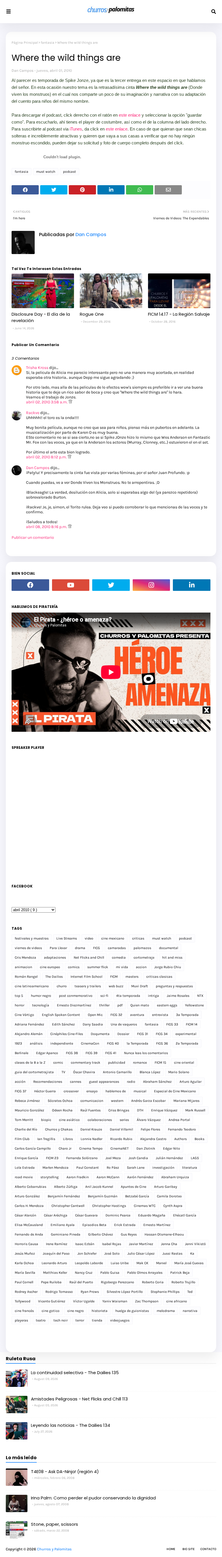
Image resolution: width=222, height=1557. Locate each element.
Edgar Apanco (47, 1053)
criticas (138, 938)
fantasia (47, 43)
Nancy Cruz (83, 1273)
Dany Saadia (93, 1024)
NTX (200, 996)
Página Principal (25, 43)
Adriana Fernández (29, 1024)
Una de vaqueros (124, 1024)
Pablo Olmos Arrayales (144, 1273)
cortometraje (144, 957)
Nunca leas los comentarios (146, 1053)
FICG (96, 948)
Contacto (208, 1549)
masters (131, 977)
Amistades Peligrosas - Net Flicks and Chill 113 (79, 1399)
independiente (61, 1043)
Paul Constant (87, 1168)
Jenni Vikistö (195, 1244)
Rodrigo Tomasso (59, 1292)
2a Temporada (187, 1043)
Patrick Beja (180, 1273)
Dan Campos (23, 70)
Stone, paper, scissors (54, 1524)
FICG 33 (172, 1024)
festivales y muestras (32, 938)
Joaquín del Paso (56, 1253)
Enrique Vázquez (164, 1110)
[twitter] (111, 585)
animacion (23, 967)
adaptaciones (55, 957)
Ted (190, 1292)
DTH (140, 1110)
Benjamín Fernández (64, 1196)
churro (62, 986)
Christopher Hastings (109, 1206)
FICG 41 (110, 1053)
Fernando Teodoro (182, 1129)
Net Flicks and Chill (89, 957)
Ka (192, 1253)
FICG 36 (162, 1043)
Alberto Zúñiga (65, 1187)
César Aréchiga (55, 1215)
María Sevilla (25, 1273)
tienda (97, 1320)
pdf (120, 1005)
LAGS (195, 1158)
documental (168, 948)
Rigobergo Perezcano (117, 1282)
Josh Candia (138, 1158)
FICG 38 (72, 1053)
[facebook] (30, 585)
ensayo (92, 1091)
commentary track (85, 1062)
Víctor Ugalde (84, 1301)
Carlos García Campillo (33, 1148)
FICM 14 (191, 1024)
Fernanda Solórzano (82, 1158)
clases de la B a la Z (30, 1062)
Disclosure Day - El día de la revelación (41, 317)
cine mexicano (112, 938)
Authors (180, 1139)
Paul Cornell (24, 1282)
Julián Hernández (169, 1158)
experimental (185, 1034)
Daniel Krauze (91, 1129)
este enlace (129, 115)
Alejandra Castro (153, 1139)
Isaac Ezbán (84, 1244)
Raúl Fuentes (90, 1110)
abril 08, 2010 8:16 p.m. (47, 526)
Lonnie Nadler (91, 1139)
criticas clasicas (159, 977)
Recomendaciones (47, 1082)
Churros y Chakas (59, 1129)
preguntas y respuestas (174, 986)
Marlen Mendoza (55, 1168)
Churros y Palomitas (54, 1549)
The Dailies (54, 977)
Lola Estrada (25, 1168)
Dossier (123, 1034)
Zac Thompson (146, 1301)
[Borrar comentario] (70, 402)
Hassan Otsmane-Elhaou (164, 1234)
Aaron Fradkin (77, 1177)
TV (63, 1072)
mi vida (122, 967)
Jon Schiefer (87, 1253)
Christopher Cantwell (67, 1206)
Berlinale (21, 1053)
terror (79, 1320)
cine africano (176, 1301)
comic (58, 1062)
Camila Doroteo (169, 1196)
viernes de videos (28, 948)
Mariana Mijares (186, 1101)
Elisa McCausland (29, 1225)
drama (80, 948)
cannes (75, 1082)
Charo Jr (65, 1148)
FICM (114, 977)
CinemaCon (90, 1043)
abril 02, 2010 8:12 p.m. (47, 457)
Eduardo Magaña (151, 1215)
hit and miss (172, 957)
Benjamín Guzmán (102, 1196)
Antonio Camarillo (117, 1072)
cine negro (75, 1311)
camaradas (117, 948)
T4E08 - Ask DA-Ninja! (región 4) (65, 1471)
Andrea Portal (179, 1120)
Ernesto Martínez (157, 1225)
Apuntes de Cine (133, 1187)
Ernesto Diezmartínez (74, 1005)
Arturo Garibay (165, 1187)
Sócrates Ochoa (60, 1101)
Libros (68, 1139)
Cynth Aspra (172, 1206)
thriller (104, 1005)
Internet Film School (86, 977)
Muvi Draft (139, 986)
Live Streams (66, 938)
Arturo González (27, 1196)
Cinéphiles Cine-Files (66, 1034)
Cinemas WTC (145, 1206)
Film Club (22, 1139)
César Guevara (86, 1215)
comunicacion (91, 1101)
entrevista (160, 1015)
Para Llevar (58, 948)
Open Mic (95, 1015)
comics (73, 967)
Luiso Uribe (120, 1263)
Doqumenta (100, 1034)
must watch (45, 172)
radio (131, 1082)
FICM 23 (52, 1158)
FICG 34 (162, 1034)
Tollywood (22, 1301)
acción (20, 1082)
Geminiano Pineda (65, 1234)
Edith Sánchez (63, 1024)
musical (140, 1091)
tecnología (40, 1005)
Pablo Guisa (109, 1273)
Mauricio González (29, 1110)
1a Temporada (137, 1043)
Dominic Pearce (118, 1215)
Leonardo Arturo (54, 1263)
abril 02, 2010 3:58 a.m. (47, 402)
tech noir (60, 1320)
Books (199, 1139)
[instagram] (151, 585)
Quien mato (139, 1005)
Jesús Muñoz (25, 1253)
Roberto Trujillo (183, 1282)
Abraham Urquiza (175, 1177)
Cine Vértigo (24, 1015)
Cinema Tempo (91, 1148)
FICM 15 (160, 1062)
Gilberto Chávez (100, 1234)
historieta (100, 1311)
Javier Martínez (141, 1244)
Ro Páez (113, 1168)
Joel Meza (113, 1158)
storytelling (49, 1177)
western (117, 1101)
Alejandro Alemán (28, 1034)
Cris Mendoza (25, 957)
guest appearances (104, 1082)
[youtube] (71, 585)
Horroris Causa (26, 1244)
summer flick (97, 967)
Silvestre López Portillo (125, 1292)
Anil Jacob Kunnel (99, 1187)
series (124, 1120)
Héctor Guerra (45, 1091)
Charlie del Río (26, 1129)
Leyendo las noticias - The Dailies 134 (70, 1425)
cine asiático (69, 1120)
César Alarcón (25, 1215)
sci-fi (104, 996)
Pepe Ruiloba (51, 1282)
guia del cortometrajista (34, 1072)
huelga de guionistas (132, 1311)
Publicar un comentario (33, 537)
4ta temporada (128, 996)
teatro (41, 1320)
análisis (36, 1043)
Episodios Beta (94, 1225)
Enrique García (26, 1158)
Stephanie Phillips (165, 1292)
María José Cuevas (189, 1263)
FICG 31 (142, 1034)
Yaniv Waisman (114, 1301)
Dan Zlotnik (145, 1148)
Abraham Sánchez (157, 1082)
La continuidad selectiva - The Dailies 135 (75, 1373)
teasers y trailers (88, 986)
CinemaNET (119, 1148)
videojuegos (120, 1320)
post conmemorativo (75, 996)
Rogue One (92, 314)
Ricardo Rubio (121, 1139)
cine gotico (51, 1311)
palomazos (142, 948)
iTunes (76, 128)
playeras (21, 1320)
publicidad (116, 1062)
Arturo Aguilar (190, 1082)
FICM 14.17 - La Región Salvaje (179, 314)
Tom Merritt (24, 1120)
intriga (153, 996)
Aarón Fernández (140, 1177)
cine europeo (50, 967)
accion (141, 967)
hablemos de (116, 1091)
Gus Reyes (129, 1234)
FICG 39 (91, 1053)
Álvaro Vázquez (149, 1120)
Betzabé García (137, 1196)
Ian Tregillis (46, 1139)
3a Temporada (187, 1015)
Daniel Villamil (121, 1129)
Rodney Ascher (26, 1292)
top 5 (19, 996)
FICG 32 (116, 1015)
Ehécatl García (184, 1215)
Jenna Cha (169, 1244)
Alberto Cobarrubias (30, 1187)
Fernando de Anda (29, 1234)
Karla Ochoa (24, 1263)
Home (170, 1549)
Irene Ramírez (56, 1244)
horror (19, 1005)
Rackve (32, 412)
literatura (189, 1168)
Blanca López (150, 1072)
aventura (137, 1015)
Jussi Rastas (172, 1253)
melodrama (166, 1311)
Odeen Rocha (62, 1110)
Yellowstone (194, 1005)
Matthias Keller (55, 1273)
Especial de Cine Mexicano (175, 1091)
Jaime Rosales (178, 996)
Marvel (161, 1263)
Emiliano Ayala (63, 1225)
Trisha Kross (37, 367)
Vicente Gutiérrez (51, 1301)
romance (140, 1062)
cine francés (24, 1311)
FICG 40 (113, 1043)
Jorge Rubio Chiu (167, 967)
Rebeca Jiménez (27, 1101)
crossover (71, 1091)
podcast (69, 172)
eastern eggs (167, 1005)
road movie (24, 1177)
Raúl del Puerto (81, 1282)
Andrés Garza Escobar (148, 1101)
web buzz (116, 986)
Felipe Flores (150, 1129)
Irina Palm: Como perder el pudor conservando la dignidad (93, 1498)
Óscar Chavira (84, 1072)
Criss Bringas (118, 1110)
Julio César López (141, 1253)
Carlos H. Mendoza (29, 1206)
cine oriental (184, 1062)
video (89, 938)
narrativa (190, 1311)
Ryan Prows (90, 1292)
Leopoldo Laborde (89, 1263)
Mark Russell (195, 1110)
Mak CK (142, 1263)
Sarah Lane (136, 1168)
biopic (46, 1120)
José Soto (112, 1253)
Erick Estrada (125, 1225)
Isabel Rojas (111, 1244)
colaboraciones (100, 1120)
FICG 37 (20, 1091)
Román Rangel (26, 977)
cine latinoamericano (32, 986)
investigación (163, 1168)
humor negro (41, 996)
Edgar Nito (171, 1148)
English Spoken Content (61, 1015)
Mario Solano (178, 1072)
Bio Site (188, 1549)
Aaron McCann (108, 1177)
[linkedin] (191, 585)
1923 (18, 1043)
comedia (119, 957)
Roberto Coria (153, 1282)
